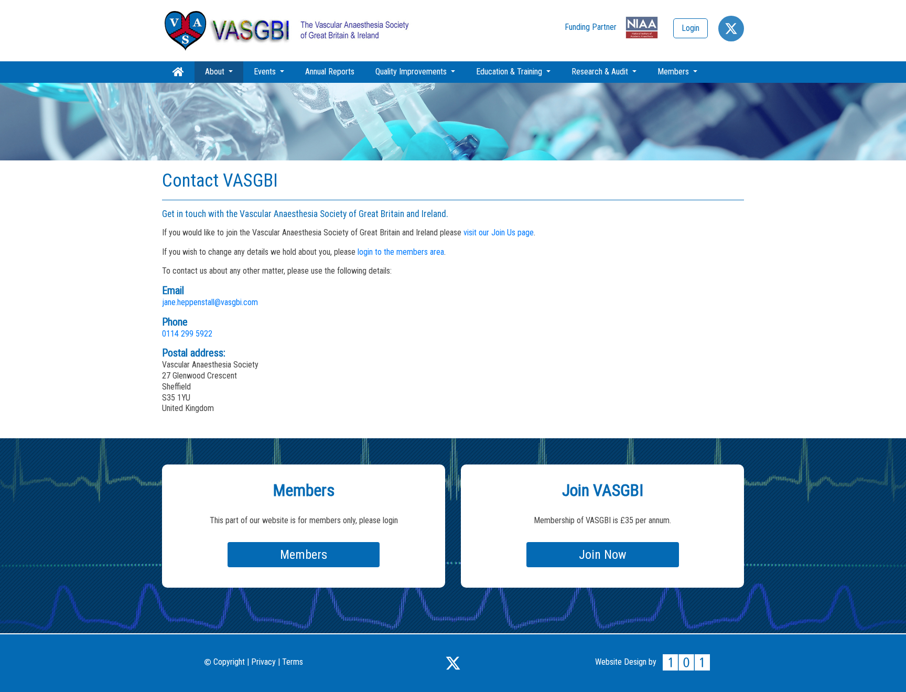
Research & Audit (600, 72)
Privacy (263, 662)
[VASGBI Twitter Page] (453, 662)
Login (690, 28)
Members (674, 72)
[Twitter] (731, 28)
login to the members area (401, 252)
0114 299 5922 (187, 334)
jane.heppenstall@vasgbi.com (210, 302)
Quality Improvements (412, 72)
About (224, 71)
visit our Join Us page (498, 232)
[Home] (287, 30)
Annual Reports (329, 72)
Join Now (603, 554)
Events (266, 72)
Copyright (228, 662)
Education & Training (510, 72)
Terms (292, 662)
